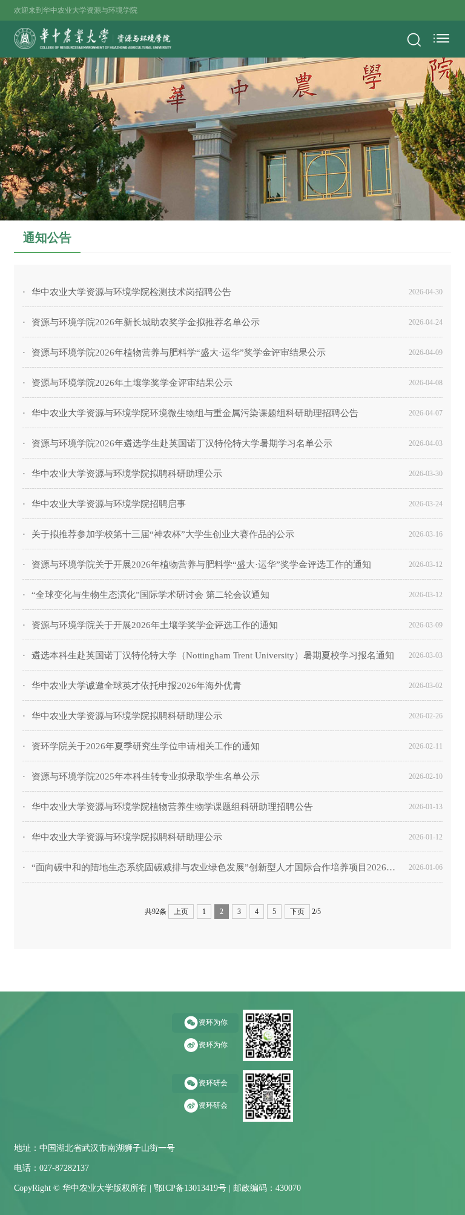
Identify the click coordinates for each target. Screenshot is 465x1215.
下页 (297, 911)
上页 (181, 911)
